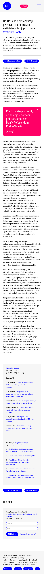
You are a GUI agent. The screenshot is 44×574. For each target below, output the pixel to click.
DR (7, 6)
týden (15, 445)
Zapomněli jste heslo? (28, 534)
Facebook (7, 569)
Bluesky (12, 562)
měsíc (20, 445)
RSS (37, 569)
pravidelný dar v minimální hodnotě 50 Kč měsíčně (21, 515)
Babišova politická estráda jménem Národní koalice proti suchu (20, 470)
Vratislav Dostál (12, 32)
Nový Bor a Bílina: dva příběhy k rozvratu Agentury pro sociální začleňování (18, 462)
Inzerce (19, 562)
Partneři (33, 562)
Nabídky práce (23, 560)
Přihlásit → (12, 534)
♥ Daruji (24, 6)
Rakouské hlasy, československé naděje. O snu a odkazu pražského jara (20, 476)
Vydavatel (13, 558)
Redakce (22, 556)
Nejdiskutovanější (21, 443)
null (26, 562)
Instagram (28, 569)
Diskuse (12, 560)
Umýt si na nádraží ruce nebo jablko (22, 456)
